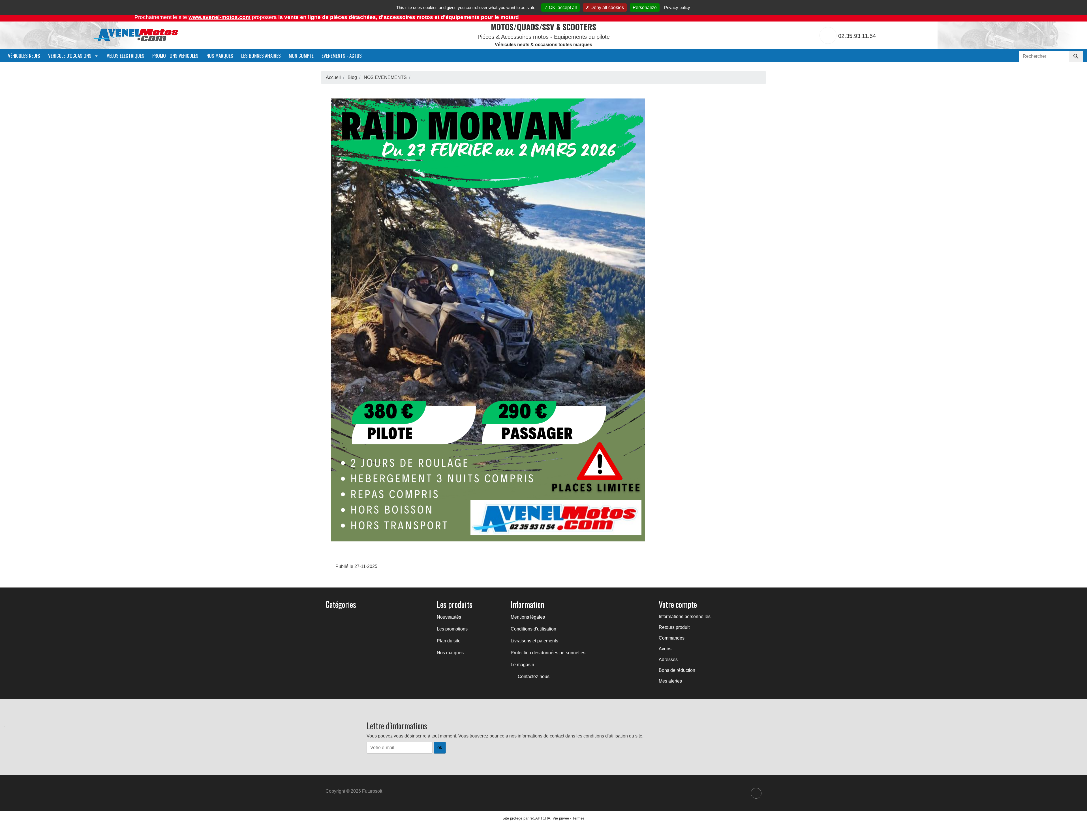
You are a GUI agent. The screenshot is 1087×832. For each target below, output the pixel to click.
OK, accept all (562, 7)
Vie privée (561, 818)
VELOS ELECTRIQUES (125, 55)
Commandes (671, 638)
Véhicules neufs (24, 55)
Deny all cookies (606, 7)
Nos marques (219, 55)
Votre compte (678, 604)
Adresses (668, 659)
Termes (578, 818)
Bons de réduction (677, 670)
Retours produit (674, 627)
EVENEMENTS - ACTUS (342, 55)
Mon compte (301, 55)
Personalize (645, 7)
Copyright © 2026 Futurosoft (354, 791)
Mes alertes (670, 681)
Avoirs (665, 648)
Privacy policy (677, 7)
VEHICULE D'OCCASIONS (70, 55)
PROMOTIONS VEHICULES (175, 55)
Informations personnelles (685, 616)
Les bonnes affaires (261, 55)
